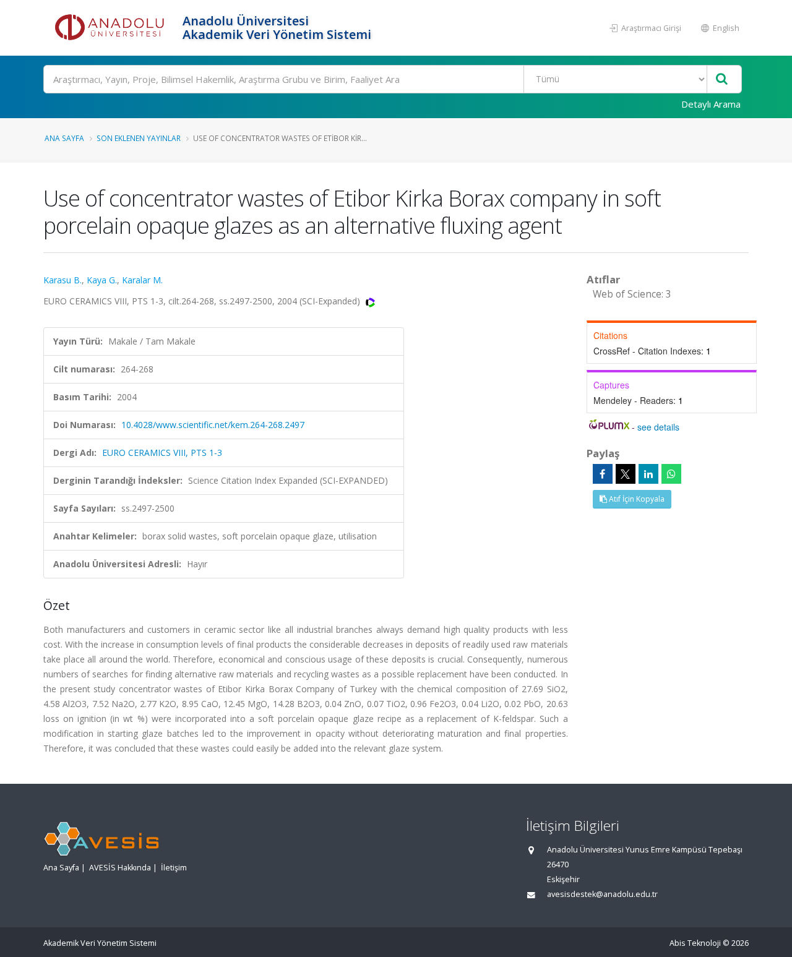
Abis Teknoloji (695, 943)
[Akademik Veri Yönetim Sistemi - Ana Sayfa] (111, 28)
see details (658, 427)
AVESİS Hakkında (120, 867)
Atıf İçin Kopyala (636, 499)
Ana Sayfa (64, 138)
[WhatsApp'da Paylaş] (671, 474)
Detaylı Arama (711, 104)
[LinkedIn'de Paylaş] (648, 474)
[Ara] (722, 79)
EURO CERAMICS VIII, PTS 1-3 (162, 452)
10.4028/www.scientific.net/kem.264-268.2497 (212, 425)
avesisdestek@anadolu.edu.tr (602, 894)
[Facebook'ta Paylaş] (603, 474)
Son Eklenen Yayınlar (139, 138)
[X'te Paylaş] (625, 474)
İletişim (174, 867)
